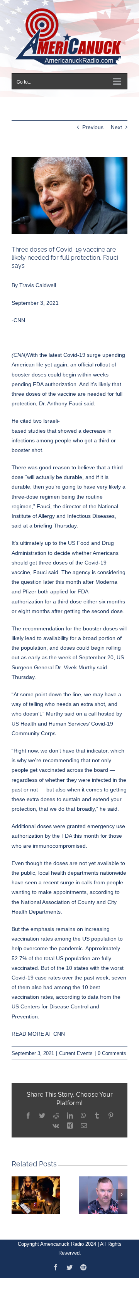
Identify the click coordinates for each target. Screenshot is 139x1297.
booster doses (100, 623)
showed (67, 426)
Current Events (76, 1049)
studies (37, 426)
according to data (77, 992)
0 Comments (112, 1049)
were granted (69, 821)
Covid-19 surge (82, 350)
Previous (92, 122)
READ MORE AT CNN (38, 1029)
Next (116, 122)
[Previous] (17, 1190)
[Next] (121, 1190)
